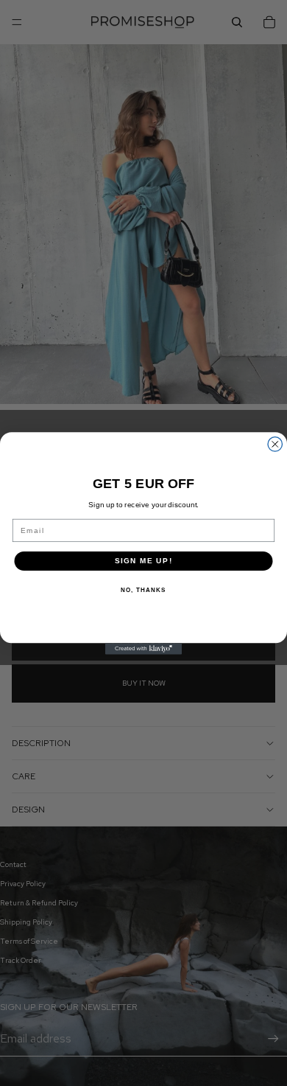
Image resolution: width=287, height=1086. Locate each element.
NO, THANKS (143, 589)
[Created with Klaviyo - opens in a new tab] (143, 649)
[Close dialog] (275, 443)
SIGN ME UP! (144, 561)
